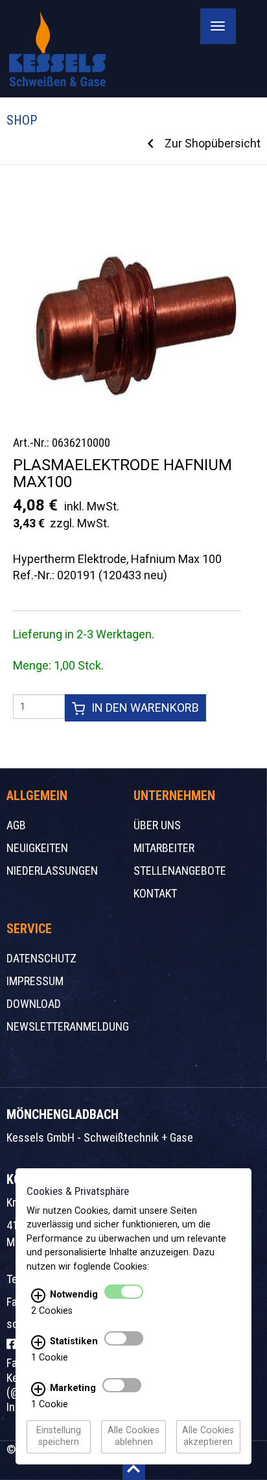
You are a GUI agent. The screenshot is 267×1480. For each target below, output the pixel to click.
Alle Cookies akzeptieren (208, 1436)
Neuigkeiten (37, 848)
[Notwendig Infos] (38, 1295)
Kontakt (155, 893)
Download (33, 1003)
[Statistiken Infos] (38, 1342)
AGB (16, 825)
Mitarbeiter (164, 848)
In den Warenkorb (145, 707)
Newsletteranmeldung (67, 1026)
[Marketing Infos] (38, 1389)
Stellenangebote (180, 870)
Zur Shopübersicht (213, 143)
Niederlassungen (52, 870)
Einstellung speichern (58, 1436)
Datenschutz (41, 958)
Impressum (35, 981)
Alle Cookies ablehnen (133, 1436)
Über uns (157, 825)
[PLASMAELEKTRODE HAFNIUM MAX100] (130, 307)
